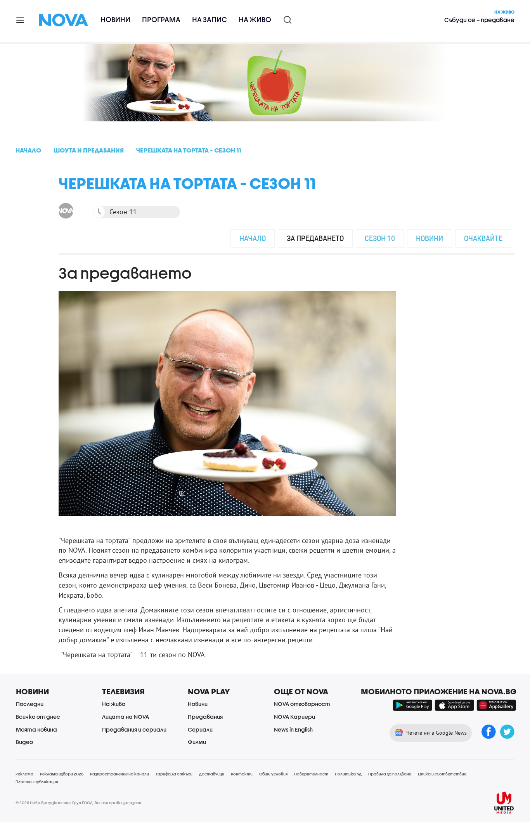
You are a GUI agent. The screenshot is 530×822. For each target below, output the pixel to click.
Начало (252, 238)
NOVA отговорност (302, 704)
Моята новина (36, 729)
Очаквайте (483, 238)
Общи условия (273, 774)
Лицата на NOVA (125, 716)
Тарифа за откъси (174, 774)
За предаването (315, 238)
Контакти (242, 774)
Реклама (24, 774)
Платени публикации (37, 781)
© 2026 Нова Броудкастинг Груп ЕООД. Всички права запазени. (79, 802)
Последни (29, 704)
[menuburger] (21, 20)
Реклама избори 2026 (61, 774)
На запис (209, 20)
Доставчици (211, 774)
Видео (24, 742)
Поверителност (311, 774)
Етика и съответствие (442, 774)
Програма (161, 20)
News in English (293, 729)
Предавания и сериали (134, 729)
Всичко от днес (38, 716)
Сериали (200, 729)
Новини (115, 20)
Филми (197, 742)
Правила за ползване (389, 774)
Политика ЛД (348, 774)
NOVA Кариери (294, 716)
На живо (255, 20)
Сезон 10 (380, 238)
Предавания (205, 716)
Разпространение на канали (119, 774)
